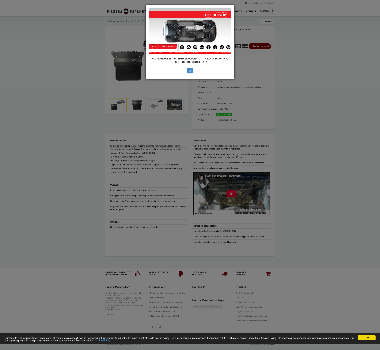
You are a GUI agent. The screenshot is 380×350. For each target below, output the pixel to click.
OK (190, 71)
